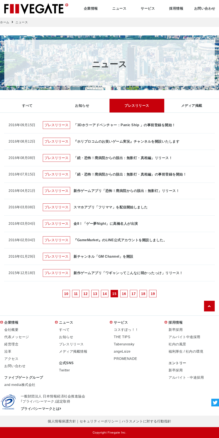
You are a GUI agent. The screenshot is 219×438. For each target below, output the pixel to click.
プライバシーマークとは (40, 408)
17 (134, 294)
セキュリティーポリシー (99, 421)
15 (114, 294)
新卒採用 (176, 329)
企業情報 (91, 8)
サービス (148, 8)
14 (105, 294)
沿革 (7, 351)
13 (95, 294)
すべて (27, 105)
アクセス (11, 359)
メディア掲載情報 (73, 351)
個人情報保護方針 (62, 421)
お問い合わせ (204, 8)
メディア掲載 (191, 105)
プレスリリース (136, 105)
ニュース (119, 8)
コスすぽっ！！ (126, 329)
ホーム (4, 22)
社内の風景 (177, 344)
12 (85, 294)
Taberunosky (124, 344)
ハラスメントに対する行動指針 (146, 421)
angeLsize (122, 351)
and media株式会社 (20, 385)
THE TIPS (122, 337)
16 (124, 294)
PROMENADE (125, 359)
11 (76, 294)
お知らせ (82, 105)
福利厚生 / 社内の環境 (186, 351)
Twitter (64, 370)
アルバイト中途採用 (184, 337)
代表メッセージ (16, 337)
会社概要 (11, 329)
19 (153, 294)
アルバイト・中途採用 (186, 377)
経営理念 (11, 344)
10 (66, 294)
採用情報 (176, 8)
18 (143, 294)
